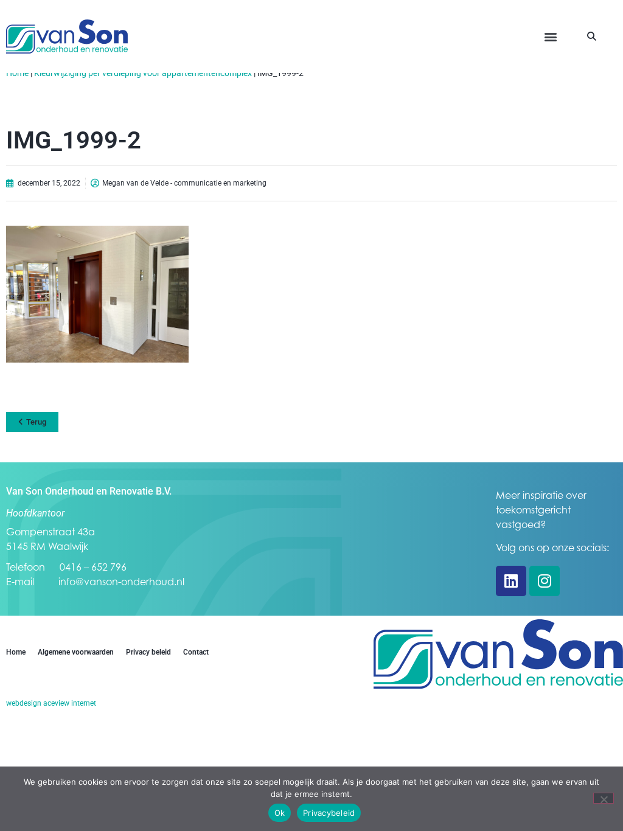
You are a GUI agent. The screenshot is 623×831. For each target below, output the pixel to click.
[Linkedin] (511, 581)
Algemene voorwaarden (76, 652)
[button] (551, 37)
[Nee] (603, 798)
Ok (279, 813)
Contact (196, 652)
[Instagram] (544, 581)
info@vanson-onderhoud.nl (121, 581)
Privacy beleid (148, 652)
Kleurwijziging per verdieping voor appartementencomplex (143, 73)
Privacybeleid (329, 813)
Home (17, 73)
